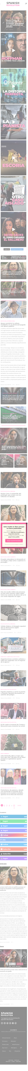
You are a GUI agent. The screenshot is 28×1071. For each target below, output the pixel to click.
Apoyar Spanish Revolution (14, 540)
